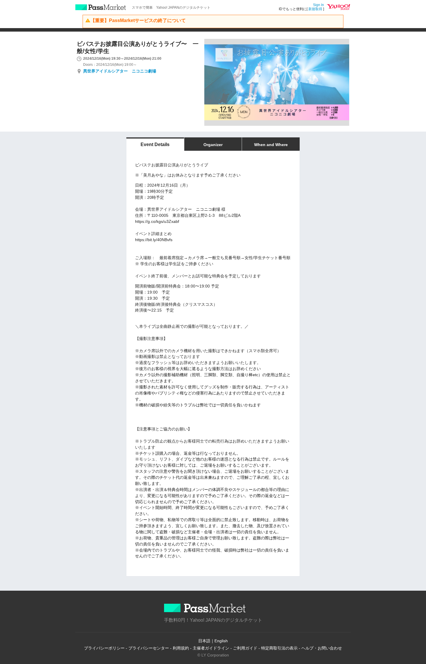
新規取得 (315, 9)
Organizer (213, 144)
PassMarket (100, 7)
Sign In (318, 5)
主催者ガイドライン (211, 648)
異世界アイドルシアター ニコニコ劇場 (119, 71)
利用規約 (181, 648)
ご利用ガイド (245, 648)
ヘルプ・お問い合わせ (321, 648)
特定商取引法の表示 (279, 648)
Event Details (155, 144)
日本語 (204, 640)
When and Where (271, 144)
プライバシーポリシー (104, 648)
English (221, 640)
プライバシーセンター (148, 648)
